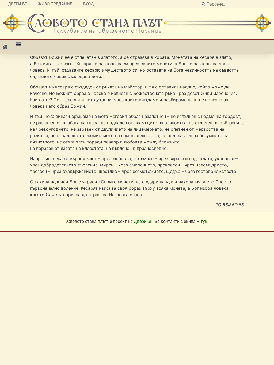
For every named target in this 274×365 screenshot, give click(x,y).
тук (204, 221)
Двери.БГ (17, 4)
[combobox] (235, 4)
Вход (88, 4)
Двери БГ (143, 221)
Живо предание (55, 4)
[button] (18, 44)
